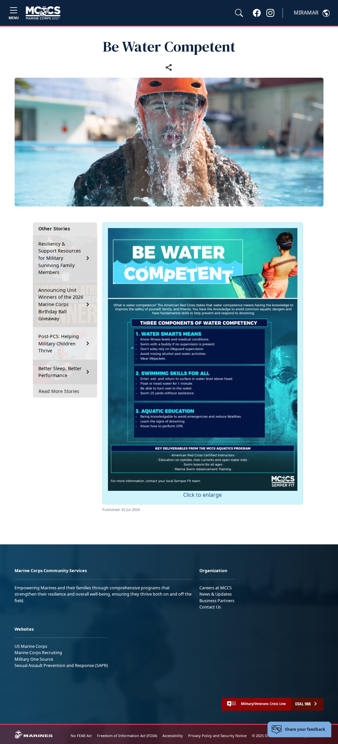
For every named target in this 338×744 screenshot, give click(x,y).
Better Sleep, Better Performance (60, 372)
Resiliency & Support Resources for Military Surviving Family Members (59, 258)
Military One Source (34, 659)
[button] (257, 12)
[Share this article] (169, 67)
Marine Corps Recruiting (38, 652)
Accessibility (172, 735)
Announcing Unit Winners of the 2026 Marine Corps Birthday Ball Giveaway (60, 304)
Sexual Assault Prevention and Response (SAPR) (61, 665)
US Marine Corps (31, 646)
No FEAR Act (81, 735)
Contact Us (210, 607)
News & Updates (215, 594)
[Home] (43, 13)
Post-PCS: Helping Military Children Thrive (58, 343)
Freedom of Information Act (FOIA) (127, 735)
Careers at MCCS (215, 588)
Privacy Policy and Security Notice (217, 735)
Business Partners (216, 601)
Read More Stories (59, 391)
